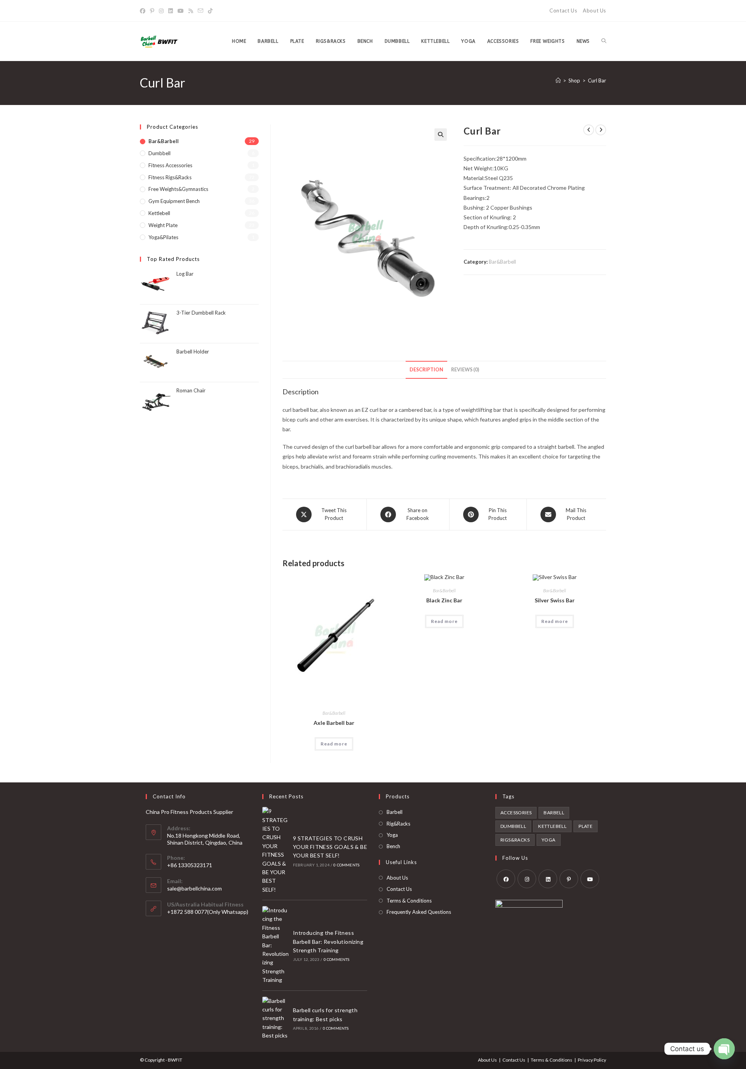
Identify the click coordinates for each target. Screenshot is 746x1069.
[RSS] (190, 11)
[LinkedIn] (170, 11)
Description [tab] (426, 370)
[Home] (558, 80)
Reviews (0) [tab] (465, 370)
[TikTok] (210, 11)
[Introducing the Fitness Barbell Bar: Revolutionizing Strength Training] (275, 945)
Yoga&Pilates (163, 237)
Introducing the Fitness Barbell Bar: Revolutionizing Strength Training (328, 941)
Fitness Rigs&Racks (170, 177)
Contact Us (563, 10)
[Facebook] (144, 11)
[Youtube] (180, 11)
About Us (594, 10)
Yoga (392, 835)
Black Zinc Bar (444, 600)
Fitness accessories (170, 165)
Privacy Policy (592, 1060)
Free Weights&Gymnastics (178, 189)
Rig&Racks (398, 824)
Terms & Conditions (409, 901)
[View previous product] (588, 129)
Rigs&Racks (515, 840)
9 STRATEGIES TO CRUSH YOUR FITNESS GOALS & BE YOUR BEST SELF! (330, 847)
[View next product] (600, 129)
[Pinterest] (152, 11)
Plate (586, 826)
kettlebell (552, 826)
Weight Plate (163, 225)
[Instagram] (161, 11)
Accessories (516, 812)
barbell (554, 812)
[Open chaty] (724, 1048)
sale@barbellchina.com (194, 888)
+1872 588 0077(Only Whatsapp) (207, 911)
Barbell (395, 812)
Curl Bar (597, 80)
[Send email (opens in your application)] (200, 11)
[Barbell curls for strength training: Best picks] (275, 1018)
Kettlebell (159, 213)
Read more (334, 744)
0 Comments (346, 865)
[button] (440, 134)
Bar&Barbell (502, 262)
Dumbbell (159, 153)
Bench (393, 846)
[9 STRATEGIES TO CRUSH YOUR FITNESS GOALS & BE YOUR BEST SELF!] (275, 850)
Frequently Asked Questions (419, 912)
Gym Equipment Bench (174, 201)
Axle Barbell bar (334, 722)
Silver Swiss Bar (555, 600)
